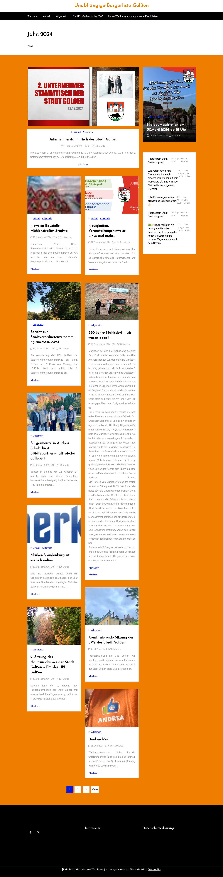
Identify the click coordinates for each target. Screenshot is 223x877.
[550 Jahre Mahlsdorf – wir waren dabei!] (112, 301)
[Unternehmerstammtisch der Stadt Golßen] (83, 96)
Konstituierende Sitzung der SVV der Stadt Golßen (110, 640)
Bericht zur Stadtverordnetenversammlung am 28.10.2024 (53, 337)
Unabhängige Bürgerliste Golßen (111, 5)
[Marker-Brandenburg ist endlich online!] (54, 524)
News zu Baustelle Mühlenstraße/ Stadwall (49, 228)
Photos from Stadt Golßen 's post (157, 160)
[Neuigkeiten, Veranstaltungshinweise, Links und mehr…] (112, 194)
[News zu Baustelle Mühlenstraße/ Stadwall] (54, 194)
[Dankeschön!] (112, 708)
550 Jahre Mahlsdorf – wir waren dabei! (109, 335)
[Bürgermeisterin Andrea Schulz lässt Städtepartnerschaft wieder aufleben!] (54, 412)
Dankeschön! (98, 739)
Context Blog (154, 869)
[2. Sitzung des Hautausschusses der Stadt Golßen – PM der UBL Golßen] (54, 626)
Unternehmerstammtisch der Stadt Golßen (83, 139)
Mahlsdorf (94, 568)
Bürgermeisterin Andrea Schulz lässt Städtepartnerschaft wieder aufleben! (52, 450)
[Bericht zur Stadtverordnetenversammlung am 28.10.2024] (54, 301)
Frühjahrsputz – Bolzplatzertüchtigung (164, 127)
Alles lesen (83, 164)
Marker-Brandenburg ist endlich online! (49, 557)
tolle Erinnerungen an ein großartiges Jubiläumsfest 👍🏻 (162, 201)
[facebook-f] (30, 832)
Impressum (92, 828)
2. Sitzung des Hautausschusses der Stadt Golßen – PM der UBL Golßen (52, 664)
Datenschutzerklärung (158, 828)
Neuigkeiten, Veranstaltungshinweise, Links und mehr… (107, 231)
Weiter (95, 789)
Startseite (32, 16)
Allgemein (61, 16)
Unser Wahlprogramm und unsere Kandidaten (133, 16)
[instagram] (38, 832)
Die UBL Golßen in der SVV (88, 16)
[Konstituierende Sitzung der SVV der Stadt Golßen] (112, 606)
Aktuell (47, 16)
